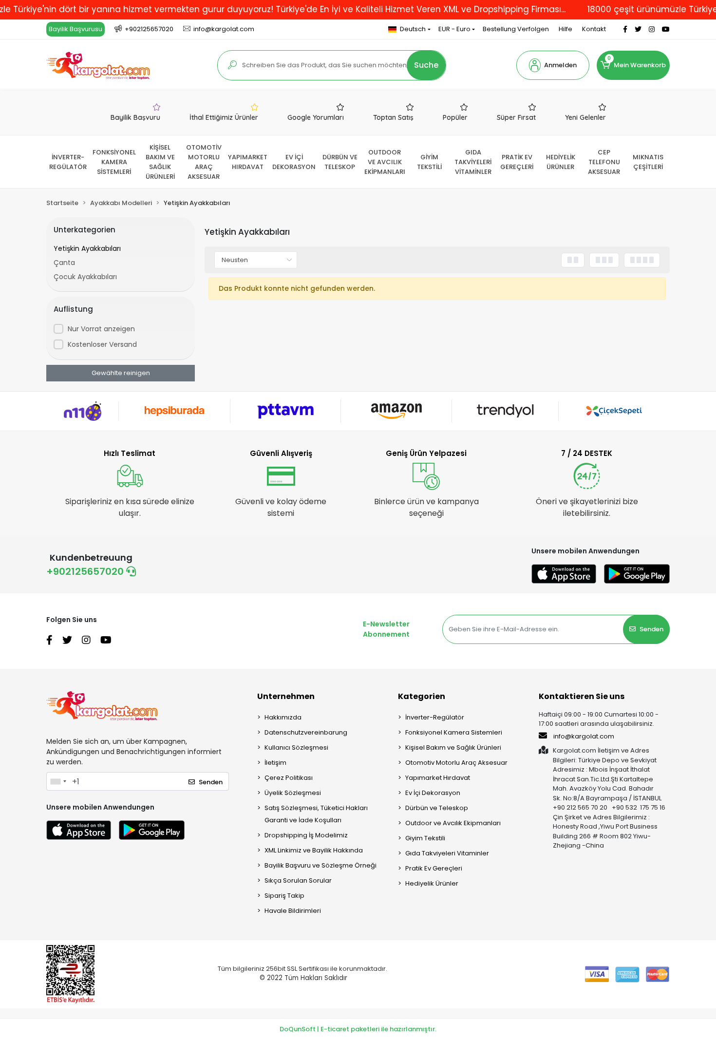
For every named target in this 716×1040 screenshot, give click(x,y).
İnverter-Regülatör (434, 717)
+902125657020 (86, 571)
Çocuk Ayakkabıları (85, 277)
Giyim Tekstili (425, 838)
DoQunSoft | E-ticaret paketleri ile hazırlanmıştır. (358, 1029)
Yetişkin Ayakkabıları (87, 248)
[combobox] (58, 781)
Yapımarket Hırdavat (437, 777)
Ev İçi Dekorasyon (432, 792)
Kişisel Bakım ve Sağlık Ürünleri (453, 747)
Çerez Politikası (288, 777)
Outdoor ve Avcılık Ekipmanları (453, 823)
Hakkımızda (282, 717)
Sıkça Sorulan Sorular (298, 880)
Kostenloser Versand (102, 344)
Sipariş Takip (284, 895)
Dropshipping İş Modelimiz (306, 835)
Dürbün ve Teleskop (436, 808)
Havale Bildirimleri (292, 910)
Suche (426, 65)
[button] (552, 65)
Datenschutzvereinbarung (305, 732)
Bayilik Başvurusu (75, 29)
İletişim (275, 762)
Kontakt (594, 29)
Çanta (64, 262)
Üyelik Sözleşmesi (292, 792)
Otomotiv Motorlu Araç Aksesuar (456, 762)
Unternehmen (286, 696)
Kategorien (421, 696)
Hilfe (565, 29)
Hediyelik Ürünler (431, 883)
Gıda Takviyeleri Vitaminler (447, 853)
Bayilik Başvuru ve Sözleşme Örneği (320, 865)
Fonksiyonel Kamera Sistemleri (453, 732)
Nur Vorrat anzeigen (101, 329)
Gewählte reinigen (121, 373)
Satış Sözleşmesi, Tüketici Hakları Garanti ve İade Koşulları (316, 814)
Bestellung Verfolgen (516, 29)
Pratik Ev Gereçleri (433, 868)
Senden (651, 629)
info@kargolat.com (583, 736)
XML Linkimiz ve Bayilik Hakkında (313, 850)
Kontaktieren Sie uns (581, 696)
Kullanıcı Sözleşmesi (296, 747)
